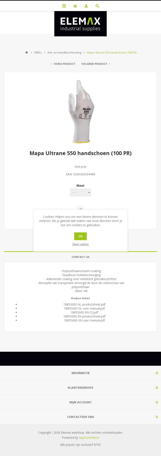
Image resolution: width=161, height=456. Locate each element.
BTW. (97, 445)
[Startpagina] (27, 52)
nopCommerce (89, 437)
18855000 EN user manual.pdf (84, 320)
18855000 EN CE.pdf (84, 312)
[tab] (80, 257)
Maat (80, 185)
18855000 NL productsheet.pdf (84, 304)
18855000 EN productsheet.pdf (84, 316)
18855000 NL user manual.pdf (84, 308)
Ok (80, 236)
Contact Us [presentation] (81, 257)
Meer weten (80, 244)
